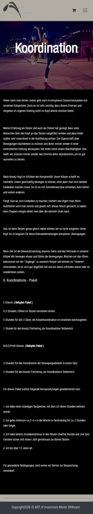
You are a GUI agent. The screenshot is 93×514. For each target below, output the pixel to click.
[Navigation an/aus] (85, 10)
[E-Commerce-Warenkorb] (74, 10)
